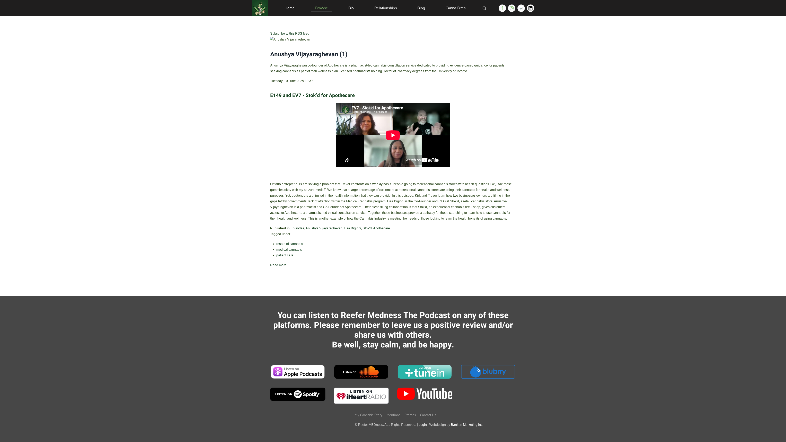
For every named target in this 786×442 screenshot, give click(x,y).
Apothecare (381, 228)
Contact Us (428, 415)
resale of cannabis (289, 244)
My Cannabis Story (368, 415)
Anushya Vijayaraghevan (324, 228)
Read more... (279, 265)
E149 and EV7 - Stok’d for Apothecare (312, 95)
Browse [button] (321, 8)
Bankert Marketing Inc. (467, 424)
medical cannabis (289, 249)
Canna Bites (456, 8)
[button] (484, 8)
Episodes (297, 228)
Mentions (393, 415)
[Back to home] (260, 8)
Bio (351, 8)
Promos (410, 415)
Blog (421, 8)
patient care (284, 255)
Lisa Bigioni (352, 228)
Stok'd (367, 228)
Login (423, 424)
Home (290, 8)
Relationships (385, 8)
